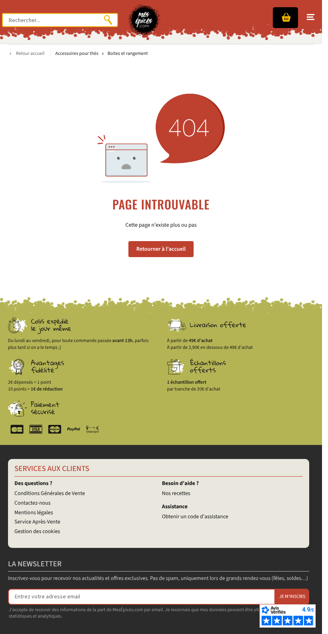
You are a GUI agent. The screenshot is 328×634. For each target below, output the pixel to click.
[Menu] (310, 17)
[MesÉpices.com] (144, 20)
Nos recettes (176, 493)
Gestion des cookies (37, 531)
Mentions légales (33, 513)
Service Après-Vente (37, 522)
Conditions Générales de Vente (49, 493)
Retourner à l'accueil (161, 249)
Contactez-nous (32, 503)
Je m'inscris (292, 596)
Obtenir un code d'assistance (195, 517)
